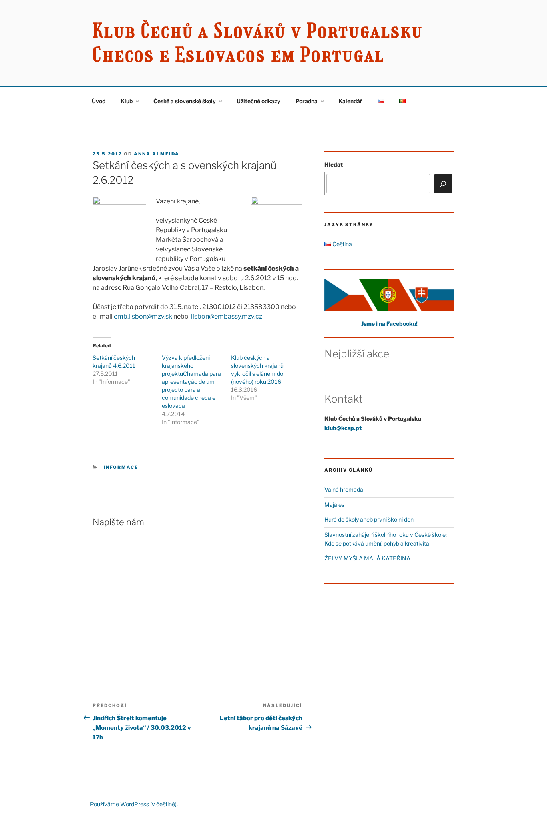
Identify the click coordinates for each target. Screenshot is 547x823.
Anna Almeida (156, 154)
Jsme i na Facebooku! (389, 323)
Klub (127, 101)
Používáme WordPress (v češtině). (134, 804)
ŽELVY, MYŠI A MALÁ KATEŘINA (367, 558)
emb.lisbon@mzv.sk (143, 316)
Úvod (98, 101)
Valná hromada (343, 489)
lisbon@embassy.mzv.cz (226, 316)
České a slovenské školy (184, 101)
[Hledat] (443, 183)
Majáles (334, 504)
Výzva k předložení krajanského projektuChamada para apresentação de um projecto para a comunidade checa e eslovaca (191, 381)
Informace (121, 467)
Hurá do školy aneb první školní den (369, 519)
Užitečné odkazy (258, 101)
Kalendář (350, 101)
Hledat (333, 164)
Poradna (307, 101)
